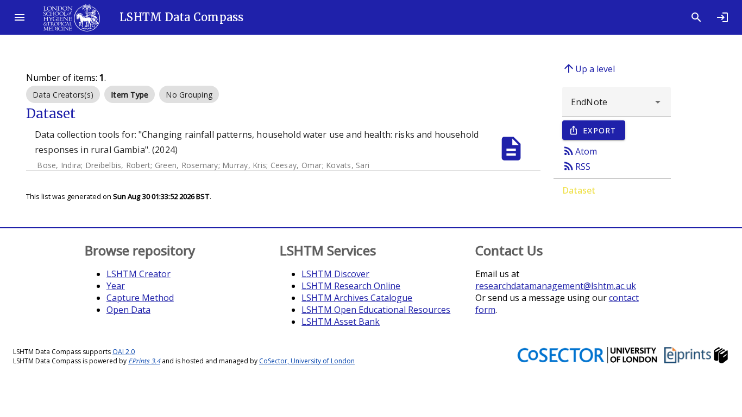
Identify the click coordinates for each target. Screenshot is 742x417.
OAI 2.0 (123, 351)
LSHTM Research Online (350, 286)
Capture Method (140, 298)
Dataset (578, 190)
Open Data (128, 310)
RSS (576, 165)
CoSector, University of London (307, 360)
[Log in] (722, 17)
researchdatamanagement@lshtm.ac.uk (555, 286)
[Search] (696, 17)
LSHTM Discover (335, 274)
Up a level (588, 68)
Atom (579, 150)
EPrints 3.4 (144, 360)
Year (115, 286)
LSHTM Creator (138, 274)
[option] (63, 94)
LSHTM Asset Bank (340, 322)
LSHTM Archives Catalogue (356, 298)
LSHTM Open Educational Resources (375, 310)
